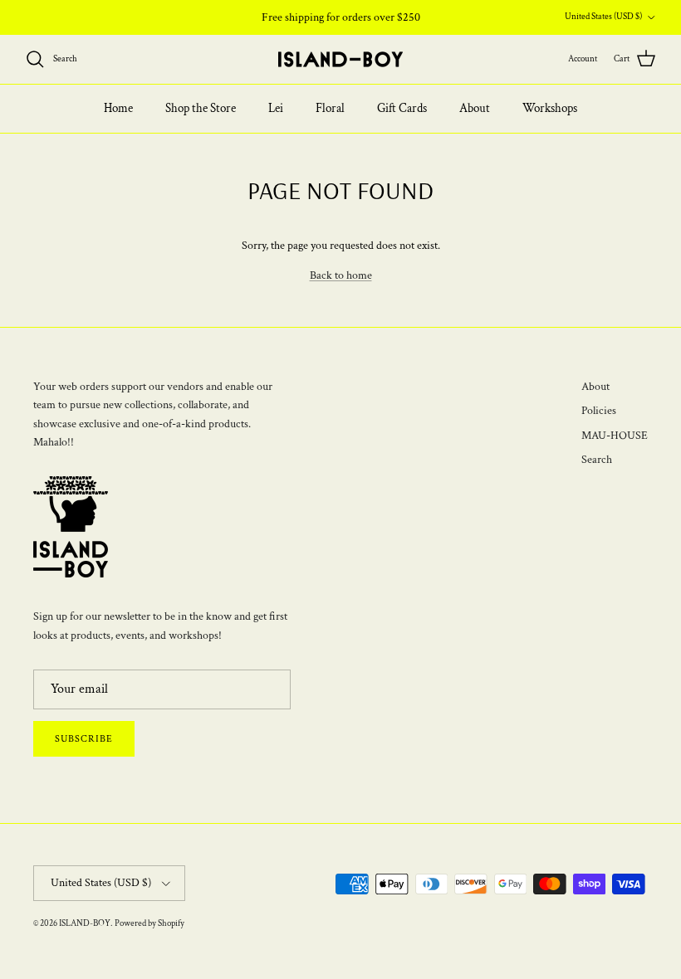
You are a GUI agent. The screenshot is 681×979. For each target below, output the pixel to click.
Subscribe (84, 739)
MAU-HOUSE (614, 435)
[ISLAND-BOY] (340, 59)
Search (596, 459)
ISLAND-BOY (84, 923)
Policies (598, 410)
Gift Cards (402, 108)
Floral (330, 108)
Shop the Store (200, 108)
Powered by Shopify (149, 923)
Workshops (549, 108)
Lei (275, 108)
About (474, 108)
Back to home (341, 275)
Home (118, 108)
